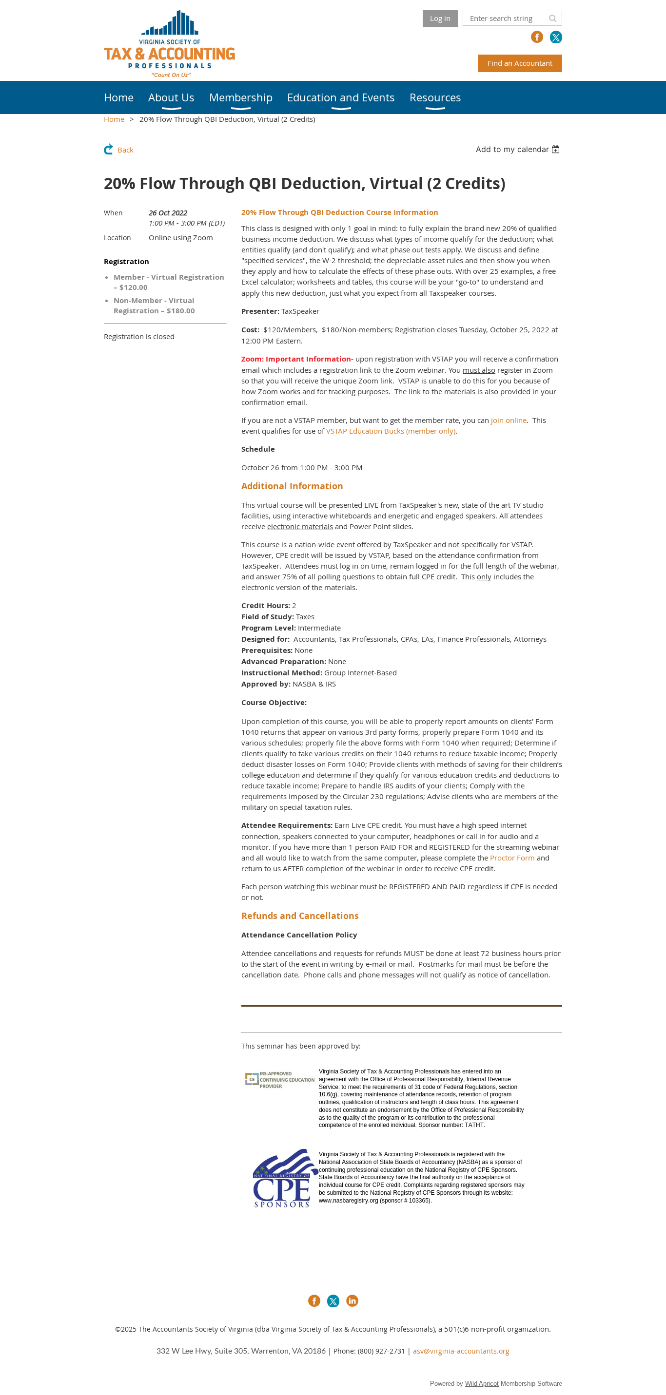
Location (117, 237)
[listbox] (519, 149)
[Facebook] (537, 37)
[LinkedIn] (352, 1301)
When (113, 212)
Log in (440, 18)
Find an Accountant (520, 63)
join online (509, 420)
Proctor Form (512, 857)
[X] (556, 37)
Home (114, 119)
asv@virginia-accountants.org (461, 1351)
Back (126, 149)
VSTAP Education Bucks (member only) (390, 431)
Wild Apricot (482, 1383)
